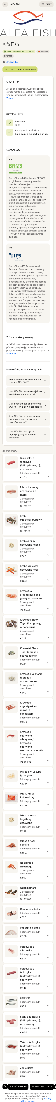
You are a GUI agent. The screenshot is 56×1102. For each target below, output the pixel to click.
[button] (28, 381)
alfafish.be (12, 62)
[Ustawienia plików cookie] (5, 1086)
